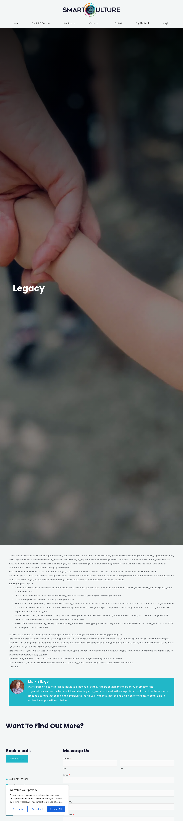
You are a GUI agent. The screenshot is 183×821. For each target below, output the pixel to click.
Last (122, 768)
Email (66, 774)
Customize (18, 809)
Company (68, 801)
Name (67, 758)
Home (15, 23)
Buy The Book (142, 23)
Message (68, 814)
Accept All (56, 809)
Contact (118, 23)
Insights (167, 23)
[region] (37, 800)
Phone (66, 788)
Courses (93, 23)
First (64, 768)
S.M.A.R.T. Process (41, 23)
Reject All (37, 809)
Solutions (67, 23)
